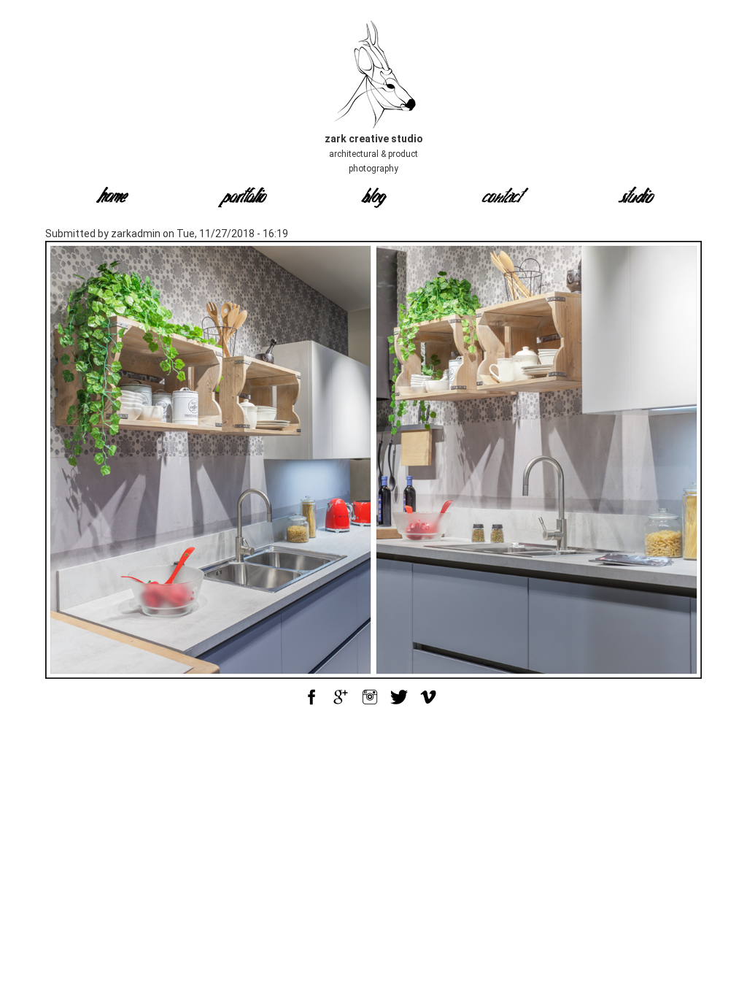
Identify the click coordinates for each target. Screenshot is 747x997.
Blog (373, 198)
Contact (504, 198)
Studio (636, 198)
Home (111, 198)
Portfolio (242, 198)
